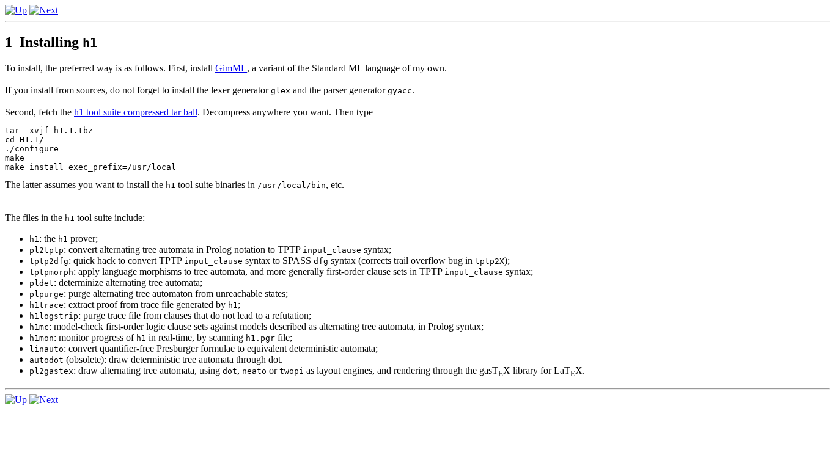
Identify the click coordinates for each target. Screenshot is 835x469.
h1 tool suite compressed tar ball (135, 112)
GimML (231, 68)
